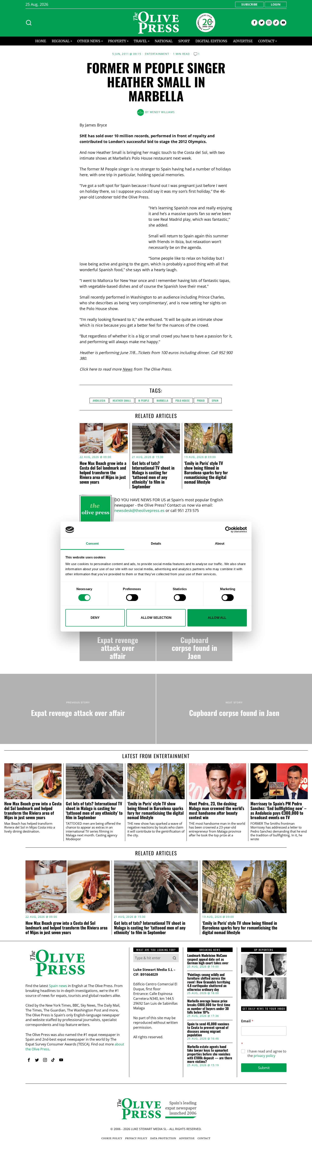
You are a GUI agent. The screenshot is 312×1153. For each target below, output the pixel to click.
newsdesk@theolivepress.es (139, 510)
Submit (264, 1067)
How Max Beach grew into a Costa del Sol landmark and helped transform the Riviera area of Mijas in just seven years (103, 472)
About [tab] (219, 543)
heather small (122, 400)
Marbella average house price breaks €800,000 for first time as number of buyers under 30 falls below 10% (208, 1006)
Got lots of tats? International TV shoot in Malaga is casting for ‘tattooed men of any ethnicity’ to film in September (153, 475)
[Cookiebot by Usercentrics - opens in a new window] (228, 530)
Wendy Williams (162, 112)
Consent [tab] (92, 543)
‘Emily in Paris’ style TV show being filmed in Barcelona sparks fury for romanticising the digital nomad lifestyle (206, 472)
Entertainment (157, 54)
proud (201, 400)
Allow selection (156, 617)
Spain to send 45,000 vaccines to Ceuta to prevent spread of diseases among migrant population (208, 1029)
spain (215, 400)
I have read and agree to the (266, 1053)
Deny (95, 617)
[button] (174, 958)
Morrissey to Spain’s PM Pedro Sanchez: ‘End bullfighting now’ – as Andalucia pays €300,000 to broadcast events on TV (278, 810)
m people (143, 400)
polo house (183, 400)
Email (247, 1021)
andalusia (99, 400)
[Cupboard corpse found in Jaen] (194, 644)
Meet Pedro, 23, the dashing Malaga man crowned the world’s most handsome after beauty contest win (216, 810)
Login (275, 4)
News (127, 369)
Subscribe (249, 4)
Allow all (217, 617)
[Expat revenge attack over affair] (118, 644)
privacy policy (264, 1055)
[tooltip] (254, 22)
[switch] (132, 597)
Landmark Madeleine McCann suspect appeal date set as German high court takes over (207, 959)
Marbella (162, 400)
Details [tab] (156, 543)
